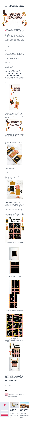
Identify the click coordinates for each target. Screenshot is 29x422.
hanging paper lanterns (15, 200)
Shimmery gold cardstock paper (10, 168)
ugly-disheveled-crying (13, 45)
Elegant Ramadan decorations (13, 410)
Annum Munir (11, 393)
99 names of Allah (8, 311)
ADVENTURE (21, 411)
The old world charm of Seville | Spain (24, 410)
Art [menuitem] (5, 421)
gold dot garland (14, 114)
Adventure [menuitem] (3, 421)
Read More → (11, 417)
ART (10, 411)
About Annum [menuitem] (8, 421)
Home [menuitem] (0, 421)
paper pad (8, 169)
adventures (6, 67)
